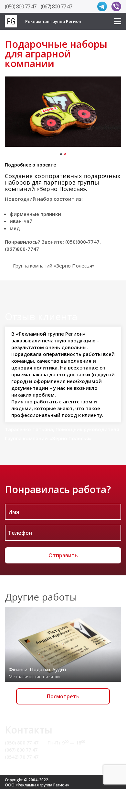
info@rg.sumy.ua (67, 750)
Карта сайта (62, 757)
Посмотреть (63, 696)
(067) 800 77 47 (56, 6)
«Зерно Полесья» (61, 189)
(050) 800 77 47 (20, 6)
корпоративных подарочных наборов (62, 179)
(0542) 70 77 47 (21, 757)
